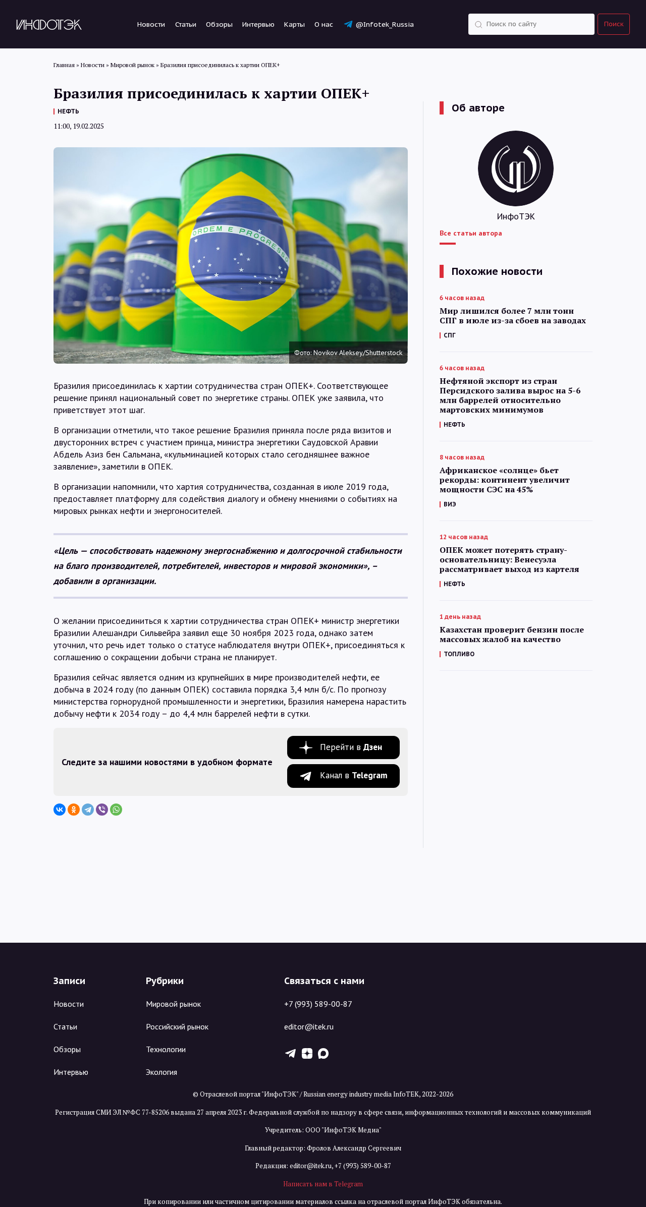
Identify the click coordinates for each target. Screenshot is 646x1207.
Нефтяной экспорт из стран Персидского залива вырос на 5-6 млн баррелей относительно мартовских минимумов (510, 395)
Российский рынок (177, 1026)
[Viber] (102, 809)
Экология (161, 1072)
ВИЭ (450, 504)
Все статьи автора (471, 233)
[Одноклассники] (74, 809)
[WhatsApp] (116, 809)
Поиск (614, 24)
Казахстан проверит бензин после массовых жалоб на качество (512, 634)
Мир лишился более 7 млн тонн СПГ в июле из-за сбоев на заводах (513, 315)
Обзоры (219, 24)
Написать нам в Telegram (323, 1183)
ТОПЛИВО (459, 654)
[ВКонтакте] (59, 809)
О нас (323, 24)
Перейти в (351, 747)
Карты (294, 24)
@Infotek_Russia (384, 24)
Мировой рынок (173, 1004)
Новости (151, 24)
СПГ (450, 335)
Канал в (354, 775)
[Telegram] (88, 809)
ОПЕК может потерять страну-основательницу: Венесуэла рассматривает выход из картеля (509, 559)
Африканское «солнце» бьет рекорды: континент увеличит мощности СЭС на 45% (505, 480)
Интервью (258, 24)
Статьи (185, 24)
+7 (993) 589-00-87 (318, 1004)
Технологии (166, 1049)
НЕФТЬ (68, 111)
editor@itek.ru (309, 1026)
